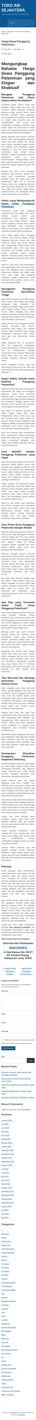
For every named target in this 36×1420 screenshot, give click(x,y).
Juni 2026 (5, 1128)
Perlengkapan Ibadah (9, 1350)
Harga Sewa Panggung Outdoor (9, 971)
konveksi (4, 1309)
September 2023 (7, 1203)
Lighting (4, 1320)
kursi (3, 1312)
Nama (3, 1014)
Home (3, 31)
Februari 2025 (6, 1188)
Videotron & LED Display (10, 1391)
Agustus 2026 (6, 1120)
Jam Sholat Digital (8, 1290)
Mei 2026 (5, 1132)
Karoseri (4, 1297)
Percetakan (5, 1346)
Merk (3, 1335)
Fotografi (4, 1275)
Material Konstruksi (8, 1327)
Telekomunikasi (7, 1380)
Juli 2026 (4, 1124)
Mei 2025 (5, 1176)
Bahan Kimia (6, 1241)
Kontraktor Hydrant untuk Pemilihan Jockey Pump (17, 1086)
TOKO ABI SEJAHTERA (13, 8)
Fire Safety (5, 1271)
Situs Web (4, 1031)
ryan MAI (7, 49)
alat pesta (10, 31)
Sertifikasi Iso (6, 1372)
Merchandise (6, 1331)
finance (4, 1260)
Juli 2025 (4, 1169)
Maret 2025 (5, 1184)
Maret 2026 (5, 1139)
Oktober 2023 (6, 1199)
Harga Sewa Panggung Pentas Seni (26, 971)
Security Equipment (8, 1368)
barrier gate (5, 1245)
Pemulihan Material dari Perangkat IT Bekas (17, 1097)
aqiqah (3, 1238)
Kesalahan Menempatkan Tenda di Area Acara (16, 1092)
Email (3, 1022)
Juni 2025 (5, 1173)
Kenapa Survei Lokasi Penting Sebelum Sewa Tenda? (16, 1080)
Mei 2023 (5, 1218)
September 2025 (7, 1161)
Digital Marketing (7, 1253)
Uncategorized (7, 1387)
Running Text (6, 1365)
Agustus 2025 (6, 1165)
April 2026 (5, 1135)
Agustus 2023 (6, 1206)
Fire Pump (5, 1268)
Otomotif (4, 1342)
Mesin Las (5, 1339)
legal (3, 1316)
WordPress (14, 1412)
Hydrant (4, 1279)
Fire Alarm (5, 1264)
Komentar (5, 991)
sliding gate (5, 1376)
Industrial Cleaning (8, 1283)
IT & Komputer (6, 1286)
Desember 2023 (7, 1191)
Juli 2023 (4, 1210)
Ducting (4, 1256)
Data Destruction (7, 1249)
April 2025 (5, 1180)
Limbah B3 (5, 1324)
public (3, 1361)
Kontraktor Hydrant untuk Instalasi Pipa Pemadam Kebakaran (16, 1073)
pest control (6, 1354)
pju (2, 1357)
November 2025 (7, 1154)
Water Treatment (7, 1395)
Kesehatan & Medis (8, 1301)
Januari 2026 (6, 1146)
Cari (3, 1057)
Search (31, 23)
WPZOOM (21, 1415)
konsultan (5, 1305)
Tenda (3, 1383)
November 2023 (7, 1195)
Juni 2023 (5, 1214)
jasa (2, 1294)
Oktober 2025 (6, 1158)
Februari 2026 (6, 1143)
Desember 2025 (7, 1150)
